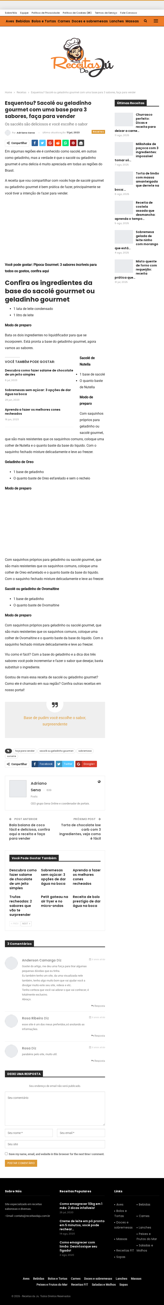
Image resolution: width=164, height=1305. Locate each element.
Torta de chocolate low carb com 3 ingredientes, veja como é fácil (80, 832)
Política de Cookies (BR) (77, 12)
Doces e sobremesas (90, 21)
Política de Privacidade (46, 12)
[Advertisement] (55, 230)
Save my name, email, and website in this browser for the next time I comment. (56, 1154)
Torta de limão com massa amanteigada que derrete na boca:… (137, 181)
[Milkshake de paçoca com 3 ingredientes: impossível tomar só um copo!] (124, 149)
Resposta (99, 1005)
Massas (132, 21)
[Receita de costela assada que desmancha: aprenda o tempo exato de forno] (124, 207)
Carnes (64, 21)
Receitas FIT (125, 1250)
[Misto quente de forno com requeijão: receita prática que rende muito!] (124, 266)
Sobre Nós (11, 12)
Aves (10, 21)
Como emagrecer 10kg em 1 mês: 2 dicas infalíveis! (81, 1206)
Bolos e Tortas (44, 21)
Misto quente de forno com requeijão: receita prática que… (136, 269)
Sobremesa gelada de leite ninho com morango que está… (136, 240)
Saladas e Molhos (145, 1248)
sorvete (11, 756)
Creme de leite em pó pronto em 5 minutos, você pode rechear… (82, 1225)
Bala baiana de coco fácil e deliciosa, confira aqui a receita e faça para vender (29, 832)
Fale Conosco (128, 12)
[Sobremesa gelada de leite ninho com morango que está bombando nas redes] (124, 237)
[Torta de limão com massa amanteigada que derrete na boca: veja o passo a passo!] (124, 178)
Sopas (120, 1257)
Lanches (117, 21)
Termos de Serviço (106, 12)
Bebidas (23, 21)
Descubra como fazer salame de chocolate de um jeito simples (39, 372)
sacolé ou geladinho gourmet (56, 750)
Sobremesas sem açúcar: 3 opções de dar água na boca (38, 392)
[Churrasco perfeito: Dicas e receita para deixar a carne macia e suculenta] (124, 119)
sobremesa (85, 750)
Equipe (24, 12)
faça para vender (25, 750)
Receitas (98, 131)
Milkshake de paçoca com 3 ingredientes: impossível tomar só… (136, 152)
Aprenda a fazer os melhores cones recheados (32, 411)
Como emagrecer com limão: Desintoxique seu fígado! (78, 1246)
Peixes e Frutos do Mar (147, 1236)
